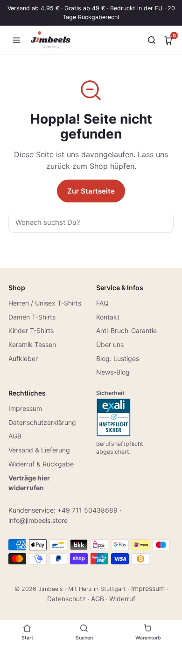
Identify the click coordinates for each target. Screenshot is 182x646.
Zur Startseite (91, 191)
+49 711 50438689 (87, 510)
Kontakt (107, 317)
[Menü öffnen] (16, 40)
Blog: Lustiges (117, 358)
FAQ (102, 303)
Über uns (110, 344)
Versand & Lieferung (39, 450)
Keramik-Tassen (32, 344)
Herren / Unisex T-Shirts (44, 303)
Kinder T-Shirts (31, 330)
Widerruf (122, 599)
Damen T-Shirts (32, 317)
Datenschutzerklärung (42, 422)
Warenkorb (148, 638)
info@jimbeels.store (38, 520)
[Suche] (152, 40)
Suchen (84, 638)
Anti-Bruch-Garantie (126, 330)
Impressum (25, 408)
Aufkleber (23, 358)
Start (27, 638)
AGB (14, 436)
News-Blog (113, 372)
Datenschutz (66, 599)
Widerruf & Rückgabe (41, 464)
